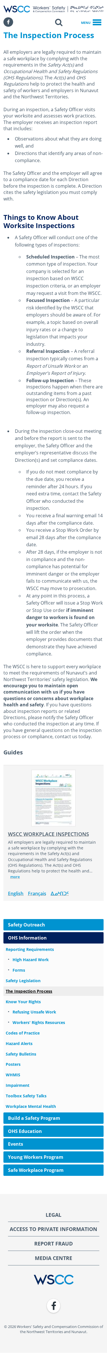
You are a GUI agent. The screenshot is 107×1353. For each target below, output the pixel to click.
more (15, 876)
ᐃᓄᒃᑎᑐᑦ (60, 893)
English (15, 893)
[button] (58, 22)
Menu (85, 22)
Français (37, 893)
